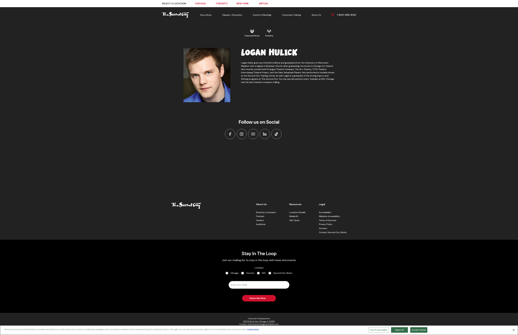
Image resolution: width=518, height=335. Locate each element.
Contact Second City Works (333, 232)
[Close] (514, 330)
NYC (264, 273)
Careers (260, 220)
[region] (259, 330)
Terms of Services (327, 220)
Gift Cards (294, 220)
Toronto (250, 273)
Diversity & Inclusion (266, 212)
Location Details (297, 212)
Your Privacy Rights (378, 330)
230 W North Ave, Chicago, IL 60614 (259, 321)
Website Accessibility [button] (329, 216)
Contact (323, 228)
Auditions (260, 224)
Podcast (260, 216)
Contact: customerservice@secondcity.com (259, 324)
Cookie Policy (253, 329)
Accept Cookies (419, 330)
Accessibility (325, 212)
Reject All (399, 330)
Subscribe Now (257, 298)
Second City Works (282, 273)
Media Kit (293, 216)
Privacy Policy (325, 224)
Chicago (235, 273)
